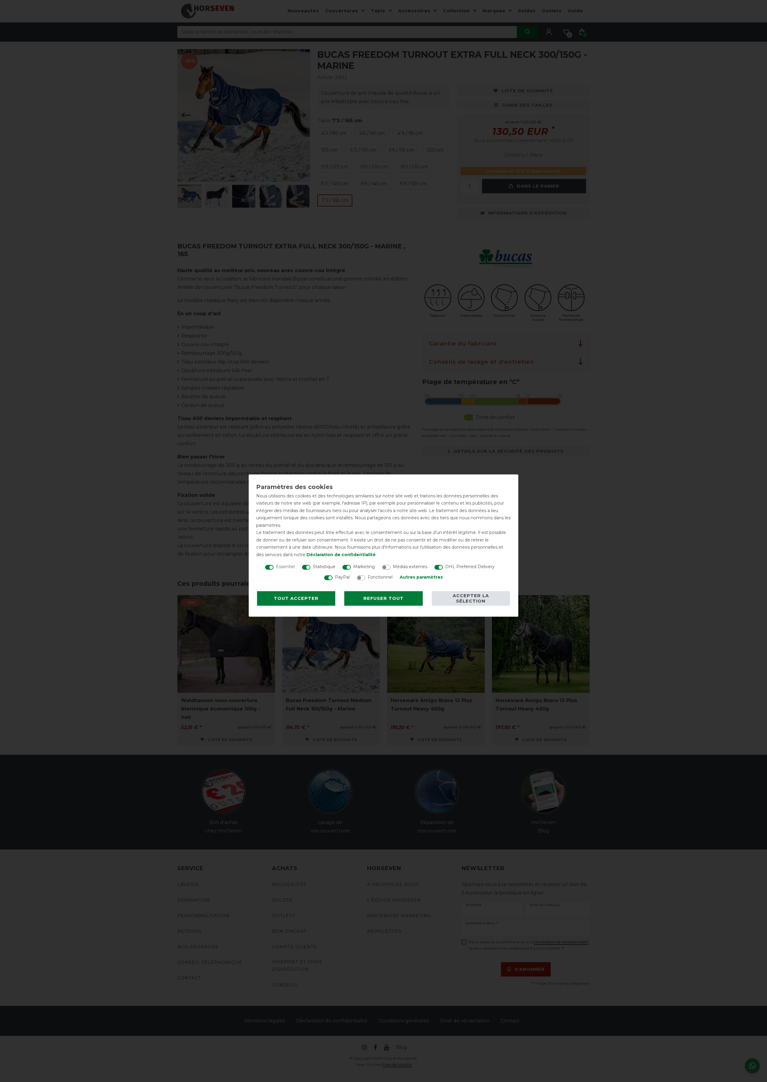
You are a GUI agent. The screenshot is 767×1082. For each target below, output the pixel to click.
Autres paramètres (421, 577)
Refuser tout (383, 598)
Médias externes (410, 566)
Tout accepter (296, 598)
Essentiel (285, 566)
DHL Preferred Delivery (470, 566)
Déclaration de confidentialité (341, 554)
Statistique (324, 566)
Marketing (364, 566)
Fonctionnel (380, 577)
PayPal (342, 577)
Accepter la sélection (471, 598)
